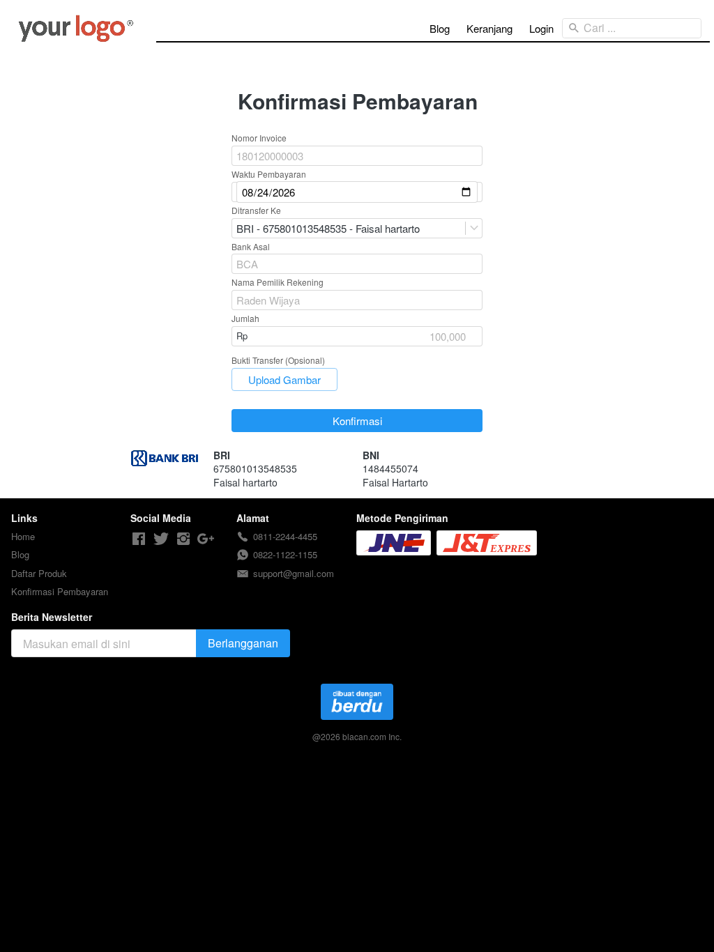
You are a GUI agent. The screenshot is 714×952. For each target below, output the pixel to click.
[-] (138, 539)
